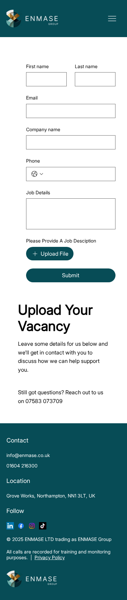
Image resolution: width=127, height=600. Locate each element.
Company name (43, 129)
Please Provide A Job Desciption (61, 241)
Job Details (38, 192)
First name (37, 66)
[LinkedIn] (10, 526)
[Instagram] (32, 526)
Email (32, 98)
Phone (33, 161)
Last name (86, 66)
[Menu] (112, 18)
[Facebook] (21, 526)
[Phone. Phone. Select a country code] (37, 174)
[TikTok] (42, 526)
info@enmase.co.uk (28, 455)
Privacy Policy (50, 557)
